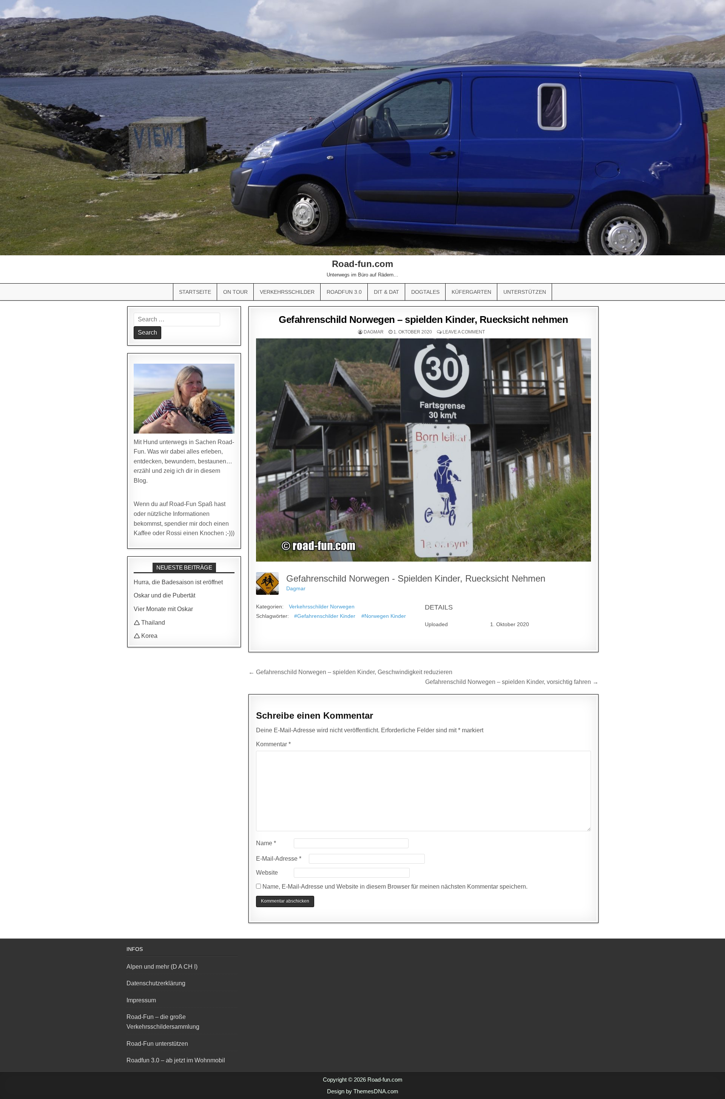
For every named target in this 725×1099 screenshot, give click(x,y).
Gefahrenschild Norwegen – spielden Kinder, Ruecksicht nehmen (423, 319)
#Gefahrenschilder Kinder (324, 616)
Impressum (141, 1000)
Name (266, 843)
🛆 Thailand (149, 622)
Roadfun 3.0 (344, 292)
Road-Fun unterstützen (157, 1043)
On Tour (235, 292)
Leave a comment (464, 332)
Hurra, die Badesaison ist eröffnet (178, 582)
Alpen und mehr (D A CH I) (161, 966)
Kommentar (273, 744)
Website (267, 872)
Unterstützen (524, 292)
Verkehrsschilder (287, 292)
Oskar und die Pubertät (164, 595)
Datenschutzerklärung (155, 983)
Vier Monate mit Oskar (163, 609)
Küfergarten (471, 292)
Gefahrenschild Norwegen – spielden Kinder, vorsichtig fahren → (512, 682)
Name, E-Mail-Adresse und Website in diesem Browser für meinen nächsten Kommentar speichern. (395, 886)
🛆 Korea (145, 636)
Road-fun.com (362, 264)
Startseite (195, 292)
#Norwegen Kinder (383, 616)
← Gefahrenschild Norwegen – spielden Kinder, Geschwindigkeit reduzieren (350, 672)
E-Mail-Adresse (278, 858)
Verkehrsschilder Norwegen (322, 607)
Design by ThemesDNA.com (362, 1091)
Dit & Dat (386, 292)
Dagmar (374, 332)
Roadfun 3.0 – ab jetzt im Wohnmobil (175, 1060)
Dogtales (425, 292)
